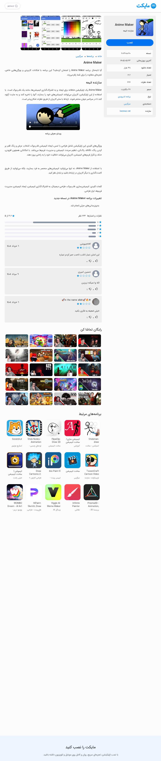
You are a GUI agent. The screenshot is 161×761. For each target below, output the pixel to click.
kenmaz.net (125, 111)
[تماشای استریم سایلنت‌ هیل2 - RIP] (17, 356)
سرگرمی (127, 104)
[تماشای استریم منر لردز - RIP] (89, 399)
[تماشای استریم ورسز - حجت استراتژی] (41, 399)
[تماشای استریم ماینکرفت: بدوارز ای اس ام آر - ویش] (41, 356)
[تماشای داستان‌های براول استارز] (41, 341)
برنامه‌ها (90, 56)
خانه (100, 56)
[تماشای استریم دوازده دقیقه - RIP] (41, 370)
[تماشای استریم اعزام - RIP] (89, 356)
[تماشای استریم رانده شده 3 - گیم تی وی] (89, 370)
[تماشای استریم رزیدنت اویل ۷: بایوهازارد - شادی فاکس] (17, 385)
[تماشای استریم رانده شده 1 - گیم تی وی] (89, 341)
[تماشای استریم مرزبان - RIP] (17, 370)
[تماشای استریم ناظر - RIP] (65, 341)
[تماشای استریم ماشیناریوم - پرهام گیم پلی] (17, 341)
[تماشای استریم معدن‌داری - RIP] (41, 385)
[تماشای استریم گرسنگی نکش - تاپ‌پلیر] (89, 385)
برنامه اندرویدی (124, 96)
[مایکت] (146, 8)
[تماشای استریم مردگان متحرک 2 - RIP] (65, 399)
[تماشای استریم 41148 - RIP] (65, 370)
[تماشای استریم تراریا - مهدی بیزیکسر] (65, 356)
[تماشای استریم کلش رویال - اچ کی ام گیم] (65, 385)
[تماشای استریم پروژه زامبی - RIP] (17, 399)
